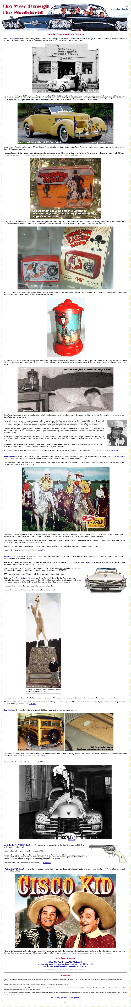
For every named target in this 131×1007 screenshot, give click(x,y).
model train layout (51, 966)
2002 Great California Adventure (23, 578)
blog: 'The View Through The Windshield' (66, 962)
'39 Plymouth (88, 964)
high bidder (91, 562)
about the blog (75, 966)
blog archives (76, 964)
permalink (115, 450)
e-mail (85, 966)
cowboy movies (119, 456)
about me (64, 966)
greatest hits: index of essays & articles (53, 964)
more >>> (46, 863)
